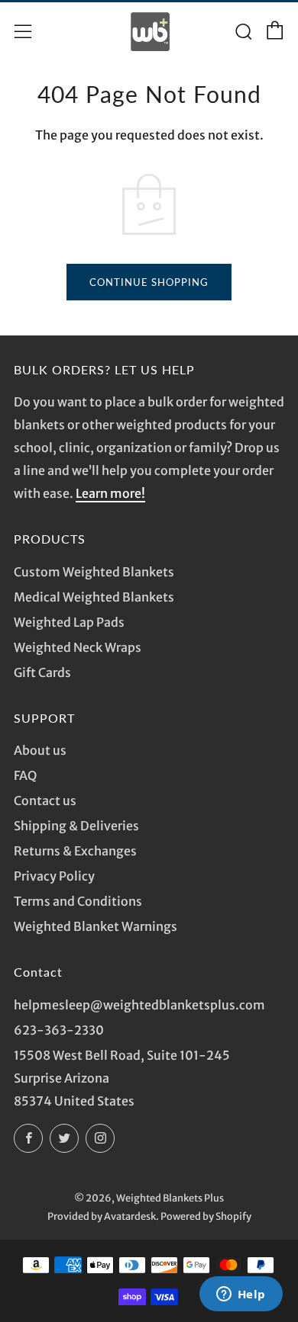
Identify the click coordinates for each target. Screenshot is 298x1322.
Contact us (45, 800)
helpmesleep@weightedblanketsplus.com (139, 1004)
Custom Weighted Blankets (94, 571)
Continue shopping (149, 282)
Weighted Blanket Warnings (95, 926)
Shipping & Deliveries (76, 825)
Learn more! (110, 493)
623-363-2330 (59, 1030)
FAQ (25, 775)
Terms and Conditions (78, 901)
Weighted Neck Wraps (77, 647)
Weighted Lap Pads (69, 622)
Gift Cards (42, 672)
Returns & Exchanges (75, 850)
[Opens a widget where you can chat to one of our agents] (241, 1295)
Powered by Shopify (205, 1216)
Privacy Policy (54, 876)
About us (40, 750)
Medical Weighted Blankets (94, 597)
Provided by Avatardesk (101, 1216)
